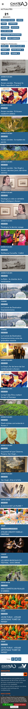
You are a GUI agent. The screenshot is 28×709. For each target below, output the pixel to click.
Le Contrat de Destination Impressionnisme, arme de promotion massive (11, 338)
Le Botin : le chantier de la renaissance (11, 280)
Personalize (14, 707)
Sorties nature (16, 49)
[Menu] (3, 4)
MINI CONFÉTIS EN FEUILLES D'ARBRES (12, 590)
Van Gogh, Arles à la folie (11, 480)
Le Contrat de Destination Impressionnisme (11, 308)
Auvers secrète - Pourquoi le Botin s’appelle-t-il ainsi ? (12, 84)
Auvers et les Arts (16, 46)
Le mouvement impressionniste (11, 34)
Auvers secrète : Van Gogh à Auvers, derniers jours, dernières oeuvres (14, 170)
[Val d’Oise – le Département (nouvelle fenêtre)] (22, 666)
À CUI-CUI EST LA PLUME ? (11, 506)
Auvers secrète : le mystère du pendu (13, 141)
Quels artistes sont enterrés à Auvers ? (12, 424)
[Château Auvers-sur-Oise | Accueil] (18, 4)
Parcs (3, 38)
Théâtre (4, 53)
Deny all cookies (20, 704)
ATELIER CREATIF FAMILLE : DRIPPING (12, 533)
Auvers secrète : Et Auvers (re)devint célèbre (11, 112)
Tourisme (14, 53)
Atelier (4, 46)
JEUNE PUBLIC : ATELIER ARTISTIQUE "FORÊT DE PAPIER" (11, 619)
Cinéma (4, 23)
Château (19, 20)
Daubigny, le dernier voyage (12, 227)
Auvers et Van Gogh (8, 20)
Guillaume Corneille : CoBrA (12, 253)
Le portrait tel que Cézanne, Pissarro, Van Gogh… (12, 452)
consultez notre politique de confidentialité (10, 689)
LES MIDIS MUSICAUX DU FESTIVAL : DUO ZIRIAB (11, 561)
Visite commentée (13, 38)
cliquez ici (6, 702)
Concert (4, 49)
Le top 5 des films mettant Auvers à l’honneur (11, 396)
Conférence (13, 23)
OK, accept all (8, 704)
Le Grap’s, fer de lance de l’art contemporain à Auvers (13, 367)
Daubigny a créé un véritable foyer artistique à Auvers (12, 200)
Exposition (15, 27)
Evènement (5, 27)
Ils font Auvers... (7, 31)
